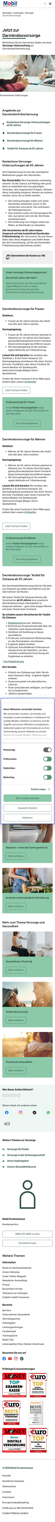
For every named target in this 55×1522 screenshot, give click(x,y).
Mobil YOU (8, 1339)
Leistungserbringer (12, 1327)
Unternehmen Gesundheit (16, 1314)
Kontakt (6, 1475)
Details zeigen (38, 789)
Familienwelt (9, 1331)
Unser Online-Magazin (14, 1276)
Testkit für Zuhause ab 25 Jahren (25, 148)
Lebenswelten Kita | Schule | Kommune (23, 1344)
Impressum (8, 1497)
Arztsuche (30, 381)
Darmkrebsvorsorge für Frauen (24, 133)
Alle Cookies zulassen (27, 798)
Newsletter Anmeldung (14, 1280)
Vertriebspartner (11, 1318)
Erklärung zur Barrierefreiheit (17, 1508)
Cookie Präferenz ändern (15, 1513)
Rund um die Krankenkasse (16, 1267)
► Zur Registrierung (13, 661)
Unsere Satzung (10, 1272)
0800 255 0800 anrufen (27, 1234)
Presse (6, 1284)
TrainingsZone (10, 1335)
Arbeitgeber (9, 1322)
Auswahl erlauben (27, 808)
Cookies (6, 1491)
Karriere (6, 1310)
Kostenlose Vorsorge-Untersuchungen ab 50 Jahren (28, 124)
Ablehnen (27, 817)
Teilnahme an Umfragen (15, 1293)
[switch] (47, 759)
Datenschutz (9, 1486)
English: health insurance (15, 1297)
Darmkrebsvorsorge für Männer (25, 140)
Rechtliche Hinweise (13, 1481)
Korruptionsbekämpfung (15, 1502)
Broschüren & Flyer (12, 1288)
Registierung (15, 623)
